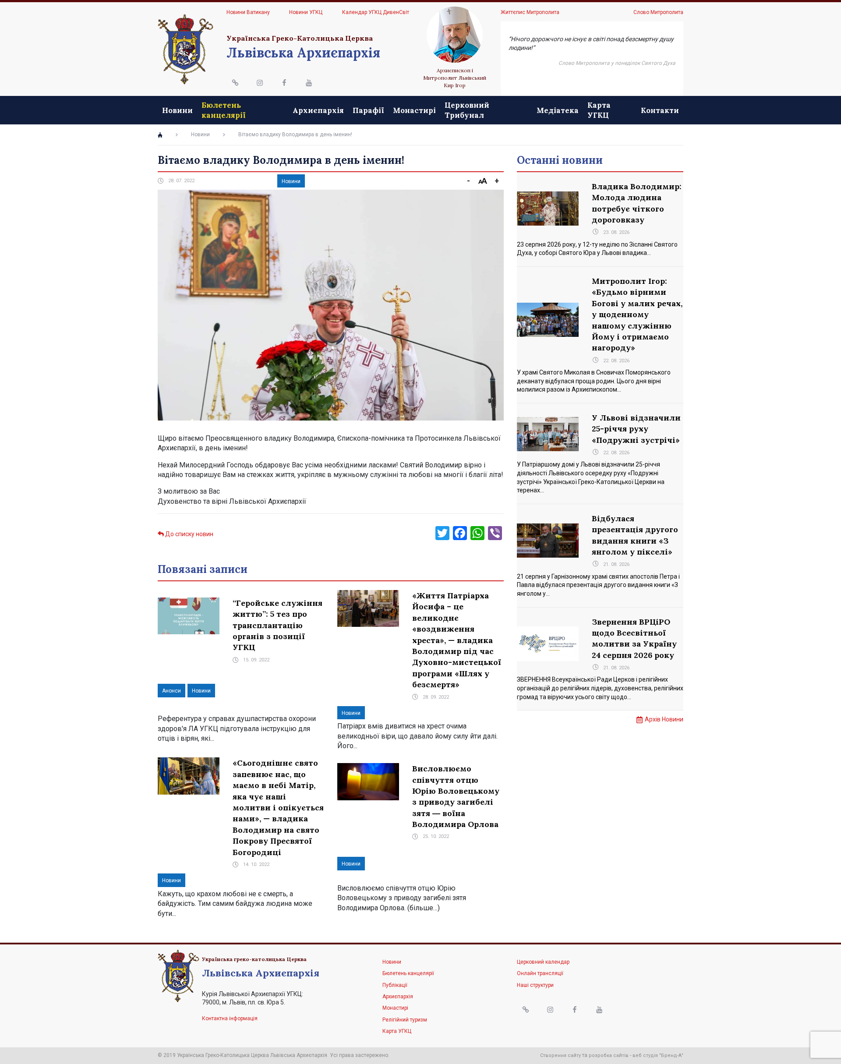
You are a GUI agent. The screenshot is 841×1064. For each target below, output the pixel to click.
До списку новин (188, 533)
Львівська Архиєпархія (303, 52)
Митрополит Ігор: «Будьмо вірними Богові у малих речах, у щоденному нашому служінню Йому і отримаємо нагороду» (637, 314)
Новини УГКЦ (305, 12)
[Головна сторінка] (160, 135)
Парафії (368, 110)
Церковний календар (543, 962)
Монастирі (414, 110)
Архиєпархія (318, 110)
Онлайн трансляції (540, 973)
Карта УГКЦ (599, 110)
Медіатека (558, 110)
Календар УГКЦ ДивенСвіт (375, 12)
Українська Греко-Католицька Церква (299, 38)
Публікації (394, 985)
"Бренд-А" (671, 1055)
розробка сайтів (609, 1055)
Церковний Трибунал (467, 110)
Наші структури (535, 985)
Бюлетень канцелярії (223, 110)
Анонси (171, 691)
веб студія (645, 1055)
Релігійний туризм (404, 1020)
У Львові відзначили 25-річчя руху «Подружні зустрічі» (636, 429)
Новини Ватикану (248, 12)
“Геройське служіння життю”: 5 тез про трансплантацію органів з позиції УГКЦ (277, 625)
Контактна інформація (230, 1018)
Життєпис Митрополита (530, 12)
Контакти (660, 110)
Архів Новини (664, 719)
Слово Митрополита (658, 12)
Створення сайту (560, 1055)
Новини (177, 110)
